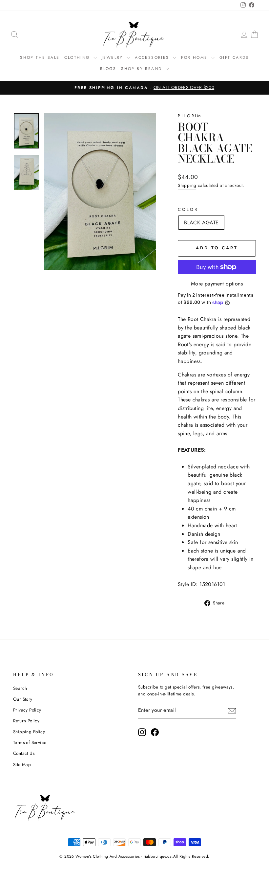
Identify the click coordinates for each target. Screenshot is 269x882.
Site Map (22, 764)
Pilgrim (190, 116)
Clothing (78, 57)
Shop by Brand (142, 69)
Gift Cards (234, 57)
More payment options (217, 283)
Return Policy (26, 720)
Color (188, 209)
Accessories (153, 57)
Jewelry (113, 57)
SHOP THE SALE (39, 57)
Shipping (187, 185)
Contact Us (23, 753)
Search (20, 688)
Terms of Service (29, 742)
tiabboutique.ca (158, 856)
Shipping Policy (29, 731)
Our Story (22, 699)
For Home (195, 57)
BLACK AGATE (201, 222)
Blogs (108, 69)
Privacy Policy (27, 710)
